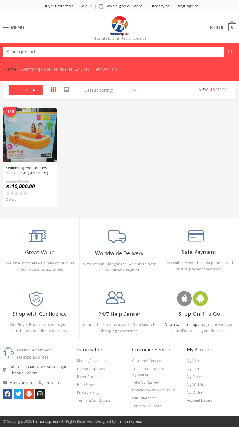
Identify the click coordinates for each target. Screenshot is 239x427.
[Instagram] (40, 394)
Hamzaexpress (129, 421)
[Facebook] (7, 394)
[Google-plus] (29, 394)
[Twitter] (18, 394)
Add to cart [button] (49, 130)
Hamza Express (45, 421)
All (227, 89)
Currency (156, 5)
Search (230, 51)
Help (84, 5)
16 (212, 89)
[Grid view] (53, 90)
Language (185, 5)
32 (219, 89)
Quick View (49, 115)
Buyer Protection (58, 5)
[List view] (66, 90)
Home (10, 69)
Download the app (181, 324)
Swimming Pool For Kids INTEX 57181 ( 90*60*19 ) (27, 170)
